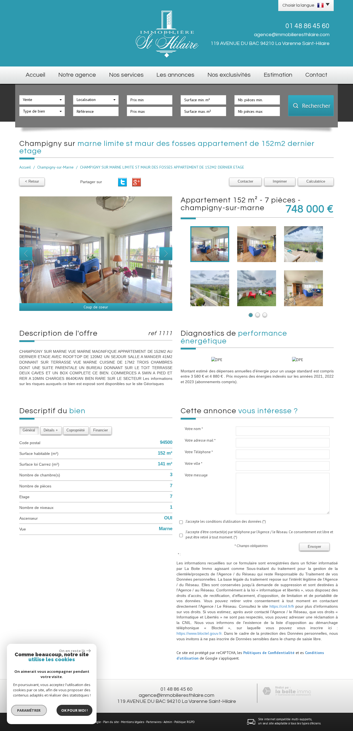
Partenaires (153, 722)
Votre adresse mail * (200, 440)
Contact (316, 75)
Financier (100, 430)
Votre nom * (194, 428)
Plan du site (111, 722)
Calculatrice (315, 181)
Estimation (278, 75)
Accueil (35, 75)
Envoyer (314, 547)
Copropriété (75, 430)
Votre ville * (193, 463)
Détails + (51, 430)
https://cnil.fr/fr (281, 606)
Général (29, 430)
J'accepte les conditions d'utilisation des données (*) (226, 521)
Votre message (196, 475)
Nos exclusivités (229, 75)
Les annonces (175, 75)
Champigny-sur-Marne (55, 167)
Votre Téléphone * (199, 452)
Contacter (245, 181)
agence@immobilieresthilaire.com (292, 34)
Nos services (126, 75)
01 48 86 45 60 (176, 689)
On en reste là (72, 650)
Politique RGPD (184, 722)
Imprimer (280, 181)
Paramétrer (29, 710)
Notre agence (77, 75)
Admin (168, 722)
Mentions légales (132, 722)
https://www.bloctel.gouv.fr (198, 633)
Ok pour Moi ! (74, 710)
